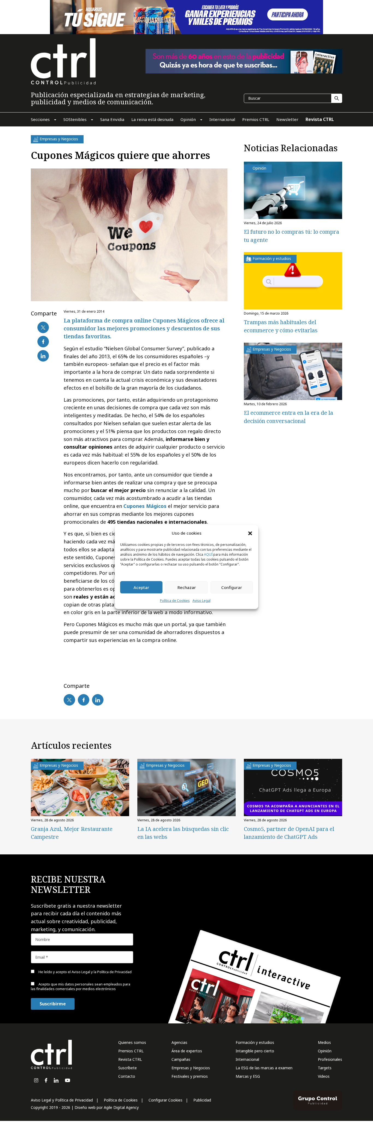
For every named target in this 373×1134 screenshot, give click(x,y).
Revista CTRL (130, 1059)
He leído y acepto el (85, 971)
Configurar (231, 587)
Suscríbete (127, 1067)
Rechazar (186, 587)
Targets (324, 1067)
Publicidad (202, 1100)
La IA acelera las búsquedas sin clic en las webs (183, 832)
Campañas (180, 1059)
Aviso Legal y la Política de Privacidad (102, 971)
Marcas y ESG (248, 1076)
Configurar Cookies (165, 1100)
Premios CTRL (131, 1050)
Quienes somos (132, 1042)
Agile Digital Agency (121, 1107)
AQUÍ (208, 554)
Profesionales (330, 1059)
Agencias (179, 1042)
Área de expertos (186, 1050)
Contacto (126, 1076)
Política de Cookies (175, 601)
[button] (250, 533)
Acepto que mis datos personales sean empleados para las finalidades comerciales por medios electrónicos (80, 986)
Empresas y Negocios (190, 1067)
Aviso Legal (202, 601)
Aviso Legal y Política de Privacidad (62, 1100)
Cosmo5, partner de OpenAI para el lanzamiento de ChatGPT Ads (289, 832)
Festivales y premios (189, 1076)
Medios (324, 1042)
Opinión (324, 1050)
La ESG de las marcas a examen (264, 1067)
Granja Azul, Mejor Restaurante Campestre (72, 832)
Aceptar (141, 587)
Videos (324, 1076)
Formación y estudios (255, 1042)
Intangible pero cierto (255, 1050)
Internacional (247, 1059)
